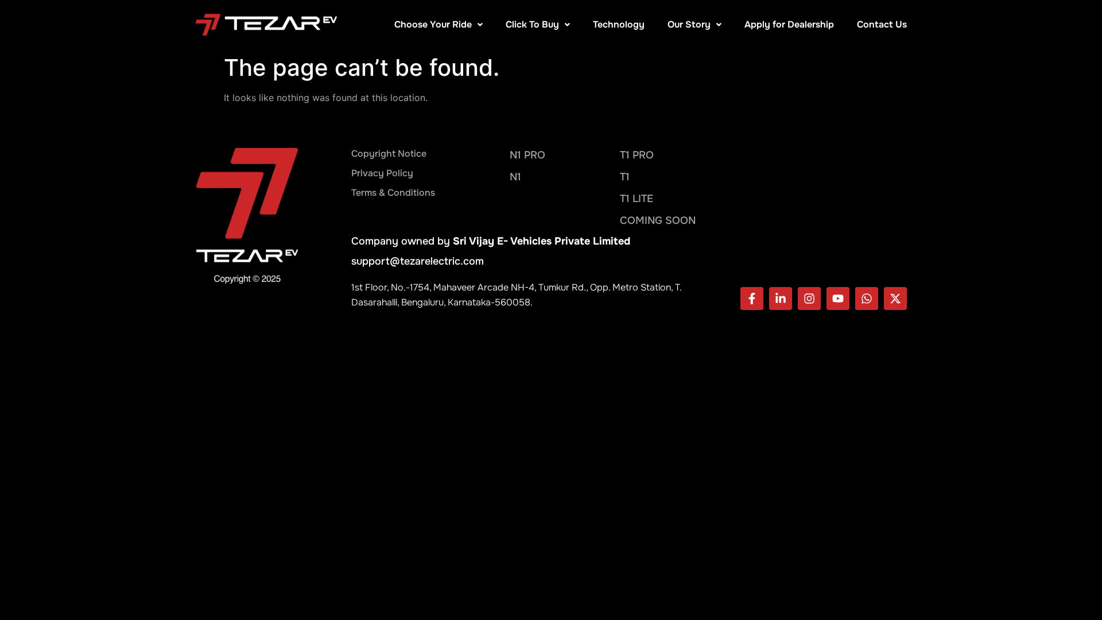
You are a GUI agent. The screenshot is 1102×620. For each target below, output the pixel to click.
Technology (619, 24)
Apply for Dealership (789, 24)
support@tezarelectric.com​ (417, 261)
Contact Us (882, 24)
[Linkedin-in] (780, 298)
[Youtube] (837, 298)
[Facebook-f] (751, 298)
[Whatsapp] (866, 298)
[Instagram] (809, 298)
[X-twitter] (895, 298)
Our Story (689, 24)
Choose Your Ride (433, 24)
